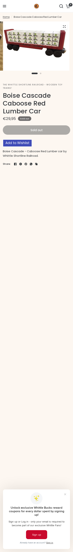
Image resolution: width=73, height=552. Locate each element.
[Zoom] (64, 26)
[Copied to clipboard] (36, 164)
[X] (20, 164)
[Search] (61, 6)
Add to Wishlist (17, 143)
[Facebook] (15, 164)
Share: (7, 164)
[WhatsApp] (31, 164)
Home (6, 16)
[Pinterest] (26, 164)
